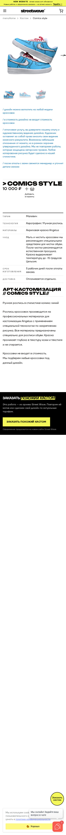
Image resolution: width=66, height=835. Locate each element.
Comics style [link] (40, 18)
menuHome (9, 18)
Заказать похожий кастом (26, 421)
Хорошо (35, 826)
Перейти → (57, 4)
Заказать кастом (57, 799)
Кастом (24, 18)
